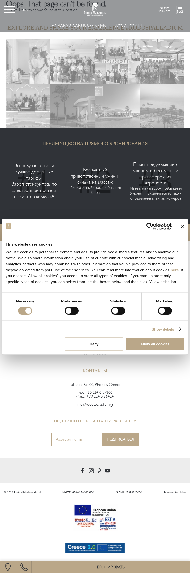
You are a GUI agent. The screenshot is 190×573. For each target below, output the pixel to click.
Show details (163, 329)
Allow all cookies (154, 344)
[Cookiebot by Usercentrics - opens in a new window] (150, 226)
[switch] (72, 311)
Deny (94, 344)
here (175, 270)
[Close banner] (182, 226)
